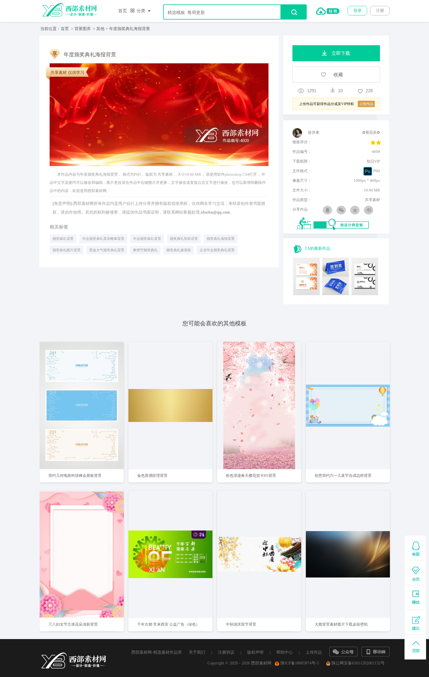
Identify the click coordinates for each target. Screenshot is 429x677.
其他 (100, 29)
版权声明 (255, 652)
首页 (122, 10)
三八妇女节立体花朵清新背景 (73, 624)
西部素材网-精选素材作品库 (156, 652)
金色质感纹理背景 (152, 475)
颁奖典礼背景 (63, 239)
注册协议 (226, 652)
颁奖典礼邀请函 (178, 250)
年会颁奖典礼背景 (147, 239)
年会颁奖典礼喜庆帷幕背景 (103, 239)
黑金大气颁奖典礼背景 (106, 250)
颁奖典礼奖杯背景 (184, 239)
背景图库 (82, 29)
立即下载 (89, 386)
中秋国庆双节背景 (241, 624)
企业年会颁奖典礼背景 (217, 250)
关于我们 (197, 652)
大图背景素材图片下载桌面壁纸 (341, 624)
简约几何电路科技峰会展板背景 (75, 475)
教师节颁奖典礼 (145, 250)
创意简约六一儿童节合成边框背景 (343, 475)
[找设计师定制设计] (338, 224)
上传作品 (314, 652)
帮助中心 (284, 652)
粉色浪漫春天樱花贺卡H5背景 (251, 475)
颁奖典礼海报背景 (221, 239)
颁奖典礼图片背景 (67, 250)
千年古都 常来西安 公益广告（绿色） (168, 624)
